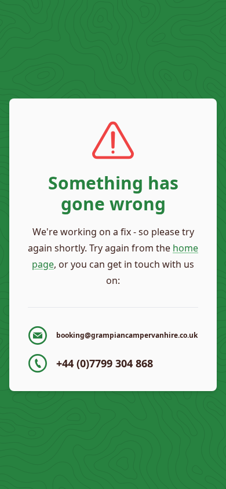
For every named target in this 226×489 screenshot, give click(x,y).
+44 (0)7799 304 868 (104, 363)
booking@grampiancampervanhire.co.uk (127, 335)
